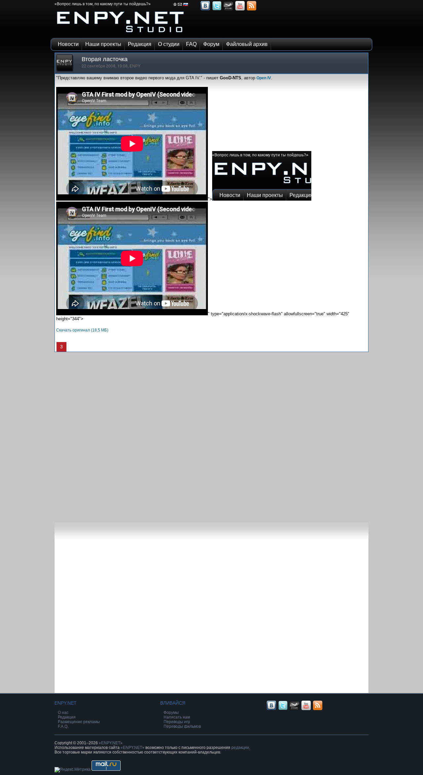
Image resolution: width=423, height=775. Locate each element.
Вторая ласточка (105, 59)
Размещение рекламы (79, 721)
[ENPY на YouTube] (240, 10)
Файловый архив (247, 44)
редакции (240, 747)
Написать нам (177, 717)
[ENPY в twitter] (217, 10)
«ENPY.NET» (111, 743)
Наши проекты (103, 44)
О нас (63, 712)
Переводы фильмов (182, 726)
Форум (211, 44)
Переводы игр (177, 721)
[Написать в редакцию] (180, 6)
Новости (68, 44)
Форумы (171, 712)
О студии (168, 44)
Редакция (139, 44)
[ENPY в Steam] (228, 10)
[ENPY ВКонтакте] (205, 10)
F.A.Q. (63, 726)
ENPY (135, 66)
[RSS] (251, 10)
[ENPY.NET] (121, 34)
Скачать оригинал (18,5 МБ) (82, 330)
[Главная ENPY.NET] (175, 6)
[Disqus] (211, 434)
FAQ (191, 44)
